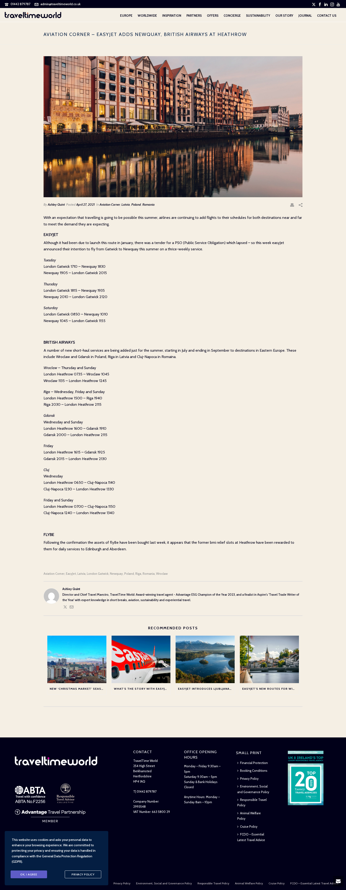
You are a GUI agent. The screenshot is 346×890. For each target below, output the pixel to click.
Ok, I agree (28, 874)
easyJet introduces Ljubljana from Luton (206, 688)
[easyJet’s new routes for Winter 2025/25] (269, 659)
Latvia (125, 204)
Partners (194, 15)
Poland (136, 204)
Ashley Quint (56, 204)
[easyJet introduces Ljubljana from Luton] (205, 659)
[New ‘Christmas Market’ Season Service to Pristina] (76, 659)
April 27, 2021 (85, 204)
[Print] (292, 204)
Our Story (284, 15)
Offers (212, 15)
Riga (138, 573)
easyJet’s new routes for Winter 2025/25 (270, 688)
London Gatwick (98, 573)
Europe (126, 15)
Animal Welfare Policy (249, 815)
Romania (148, 204)
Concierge (232, 15)
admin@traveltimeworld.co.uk (60, 4)
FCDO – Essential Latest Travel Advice (251, 837)
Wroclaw (162, 573)
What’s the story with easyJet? (142, 688)
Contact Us (326, 15)
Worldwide (147, 15)
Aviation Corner (110, 204)
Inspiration (171, 15)
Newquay (116, 573)
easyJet (71, 573)
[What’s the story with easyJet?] (141, 659)
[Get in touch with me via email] (71, 608)
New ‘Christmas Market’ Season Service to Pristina (78, 688)
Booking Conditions (253, 770)
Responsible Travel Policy (252, 802)
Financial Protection (254, 763)
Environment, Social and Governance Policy (253, 789)
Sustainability (258, 15)
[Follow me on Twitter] (65, 608)
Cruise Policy (248, 826)
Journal (305, 15)
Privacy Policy (249, 778)
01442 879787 (20, 4)
